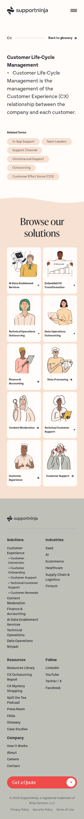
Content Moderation (16, 600)
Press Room (16, 709)
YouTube (52, 675)
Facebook (53, 688)
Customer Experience (15, 550)
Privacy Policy (19, 809)
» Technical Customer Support (23, 585)
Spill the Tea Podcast (16, 700)
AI (47, 555)
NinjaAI (12, 647)
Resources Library (21, 668)
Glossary (14, 722)
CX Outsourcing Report (19, 677)
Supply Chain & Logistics (58, 577)
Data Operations (20, 641)
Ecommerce (55, 561)
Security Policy (43, 809)
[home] (28, 10)
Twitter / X (54, 681)
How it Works (17, 746)
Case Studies (17, 729)
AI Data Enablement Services (22, 622)
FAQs (11, 716)
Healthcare (54, 568)
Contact (13, 766)
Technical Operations (15, 632)
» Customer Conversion (16, 560)
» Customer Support (22, 577)
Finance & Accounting (16, 611)
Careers (13, 759)
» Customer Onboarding (16, 570)
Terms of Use (65, 809)
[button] (72, 10)
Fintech (52, 586)
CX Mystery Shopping (16, 688)
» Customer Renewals (23, 592)
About (12, 753)
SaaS (49, 548)
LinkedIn (52, 668)
